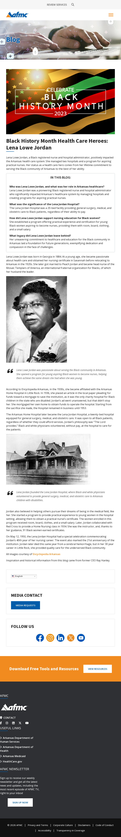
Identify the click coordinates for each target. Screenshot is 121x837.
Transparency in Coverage (70, 830)
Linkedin (15, 723)
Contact (9, 717)
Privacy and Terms (38, 825)
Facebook (3, 723)
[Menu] (111, 14)
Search (72, 5)
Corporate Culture (63, 825)
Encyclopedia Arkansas (46, 554)
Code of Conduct (105, 825)
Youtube (27, 723)
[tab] (60, 177)
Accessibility (44, 830)
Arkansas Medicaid (14, 756)
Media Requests (25, 605)
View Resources (97, 668)
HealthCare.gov (12, 761)
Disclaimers (84, 825)
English (18, 576)
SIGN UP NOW (20, 802)
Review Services (57, 4)
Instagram (9, 723)
